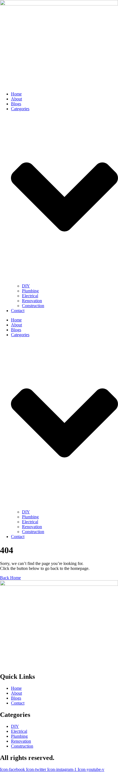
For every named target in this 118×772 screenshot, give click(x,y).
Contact (17, 310)
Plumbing (30, 291)
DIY (26, 286)
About (16, 99)
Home (16, 94)
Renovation (32, 300)
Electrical (30, 295)
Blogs (16, 103)
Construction (33, 305)
